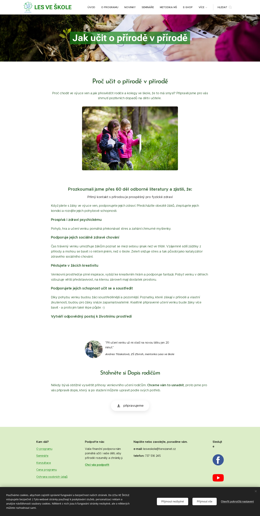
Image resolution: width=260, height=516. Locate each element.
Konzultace (43, 463)
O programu (44, 449)
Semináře (42, 455)
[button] (224, 7)
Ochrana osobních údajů (52, 477)
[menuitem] (91, 7)
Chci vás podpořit (97, 465)
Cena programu (46, 469)
